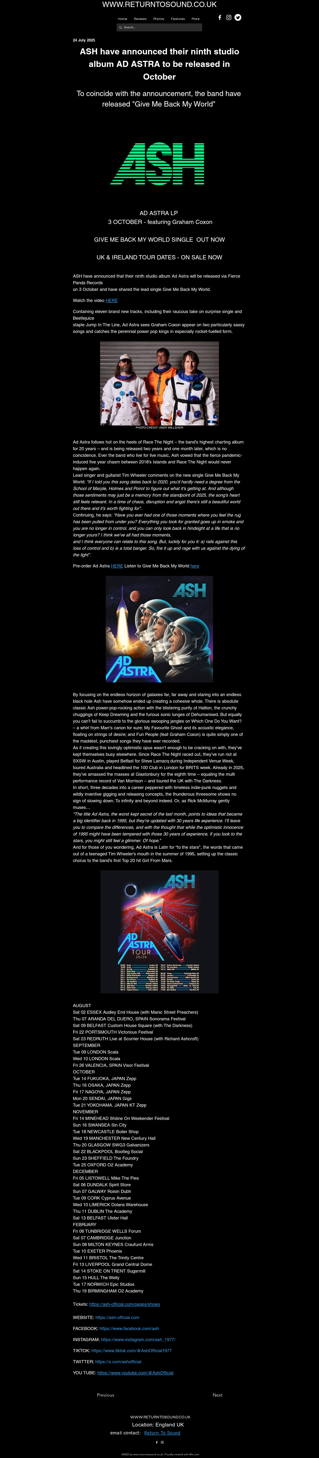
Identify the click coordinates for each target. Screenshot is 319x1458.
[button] (140, 17)
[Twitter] (237, 17)
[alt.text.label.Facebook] (219, 17)
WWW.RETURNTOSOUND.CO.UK (159, 4)
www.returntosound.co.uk (148, 1454)
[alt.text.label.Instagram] (228, 17)
